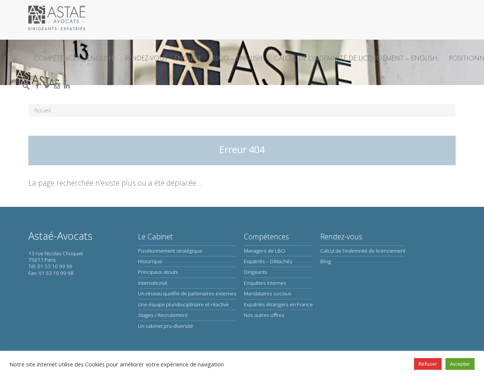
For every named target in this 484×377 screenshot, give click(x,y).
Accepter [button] (460, 363)
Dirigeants (255, 271)
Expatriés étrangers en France (278, 304)
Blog (325, 261)
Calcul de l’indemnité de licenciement (362, 250)
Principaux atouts (158, 271)
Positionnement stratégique (170, 250)
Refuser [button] (428, 363)
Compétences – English (73, 58)
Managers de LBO (264, 250)
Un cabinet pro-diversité (165, 326)
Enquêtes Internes (265, 282)
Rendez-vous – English (163, 58)
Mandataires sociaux (268, 293)
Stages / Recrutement (163, 315)
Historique (150, 261)
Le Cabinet (155, 236)
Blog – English (237, 58)
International (152, 282)
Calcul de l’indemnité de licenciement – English (355, 58)
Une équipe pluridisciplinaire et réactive (183, 304)
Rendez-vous (341, 236)
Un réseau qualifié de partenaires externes (187, 293)
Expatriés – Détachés (268, 261)
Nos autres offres (264, 315)
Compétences (266, 236)
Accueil (42, 110)
